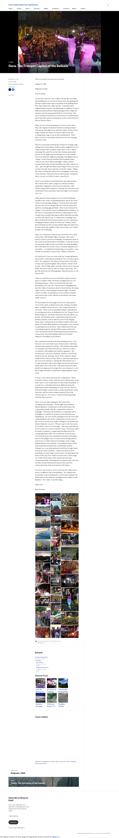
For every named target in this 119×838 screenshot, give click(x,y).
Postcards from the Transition (23, 5)
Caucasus (37, 8)
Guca (10, 84)
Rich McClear (12, 81)
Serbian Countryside (41, 657)
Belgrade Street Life (42, 667)
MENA (46, 8)
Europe (19, 8)
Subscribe (13, 822)
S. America (66, 8)
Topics (10, 8)
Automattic (107, 833)
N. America (55, 8)
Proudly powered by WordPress (85, 833)
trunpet (21, 84)
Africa (27, 8)
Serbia (11, 62)
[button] (42, 499)
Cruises (82, 8)
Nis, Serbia (39, 662)
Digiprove (55, 837)
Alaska (74, 8)
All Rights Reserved (41, 642)
